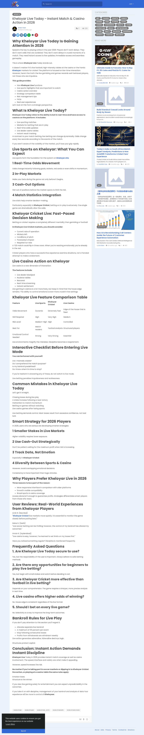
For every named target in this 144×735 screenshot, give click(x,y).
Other (99, 31)
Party (107, 31)
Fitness (115, 22)
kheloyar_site (43, 710)
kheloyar (17, 710)
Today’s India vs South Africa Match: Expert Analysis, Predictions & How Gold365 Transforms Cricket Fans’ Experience (113, 153)
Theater (109, 35)
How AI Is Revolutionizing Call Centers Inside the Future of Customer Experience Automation (114, 235)
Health (120, 25)
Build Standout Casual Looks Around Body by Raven (113, 111)
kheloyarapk (58, 710)
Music (111, 28)
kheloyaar (29, 710)
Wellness (119, 35)
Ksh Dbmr (101, 245)
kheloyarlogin (73, 710)
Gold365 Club (102, 164)
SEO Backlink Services (105, 122)
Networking (122, 28)
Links (102, 730)
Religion (116, 31)
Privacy (108, 730)
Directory (131, 730)
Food (123, 22)
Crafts (115, 18)
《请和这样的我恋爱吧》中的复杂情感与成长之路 (115, 192)
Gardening (109, 25)
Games (99, 25)
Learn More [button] (10, 724)
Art (97, 18)
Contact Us (122, 730)
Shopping (127, 31)
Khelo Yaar (22, 28)
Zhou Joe (101, 206)
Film (107, 22)
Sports (17, 14)
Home (128, 25)
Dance (124, 18)
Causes (106, 18)
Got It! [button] (23, 731)
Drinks (99, 22)
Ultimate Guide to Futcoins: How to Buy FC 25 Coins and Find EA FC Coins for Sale (115, 70)
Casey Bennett (103, 83)
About (97, 730)
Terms (114, 730)
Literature (100, 28)
